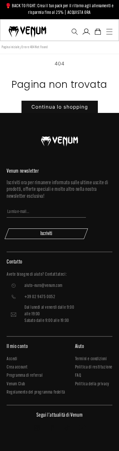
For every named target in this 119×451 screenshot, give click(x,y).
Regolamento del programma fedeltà (36, 392)
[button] (74, 31)
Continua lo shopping (59, 107)
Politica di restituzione (93, 367)
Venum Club (16, 384)
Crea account (17, 367)
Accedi (12, 359)
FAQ (78, 375)
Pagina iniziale (11, 47)
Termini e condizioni (91, 359)
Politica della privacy (92, 384)
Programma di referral (25, 375)
